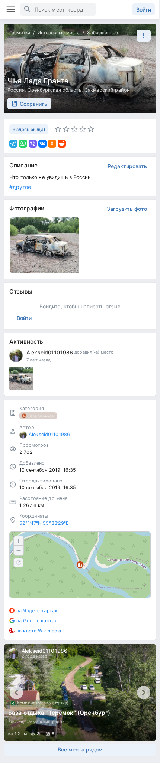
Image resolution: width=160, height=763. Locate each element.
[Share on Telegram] (13, 144)
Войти (143, 9)
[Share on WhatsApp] (23, 144)
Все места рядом (80, 749)
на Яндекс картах (36, 610)
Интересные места (59, 32)
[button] (142, 36)
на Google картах (36, 620)
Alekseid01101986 (49, 352)
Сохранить (33, 104)
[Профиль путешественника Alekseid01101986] (16, 355)
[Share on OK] (52, 144)
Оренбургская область (54, 90)
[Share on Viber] (33, 144)
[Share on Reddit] (62, 144)
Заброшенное (102, 32)
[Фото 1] (21, 378)
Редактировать (127, 166)
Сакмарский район (106, 90)
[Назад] (16, 692)
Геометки (19, 32)
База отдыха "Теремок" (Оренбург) (59, 712)
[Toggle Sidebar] (10, 9)
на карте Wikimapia (38, 630)
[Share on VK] (42, 144)
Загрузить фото (127, 209)
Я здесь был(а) (28, 129)
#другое (20, 187)
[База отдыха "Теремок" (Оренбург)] (80, 692)
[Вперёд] (144, 692)
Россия (16, 90)
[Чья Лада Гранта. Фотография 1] (44, 245)
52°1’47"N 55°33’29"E (44, 523)
